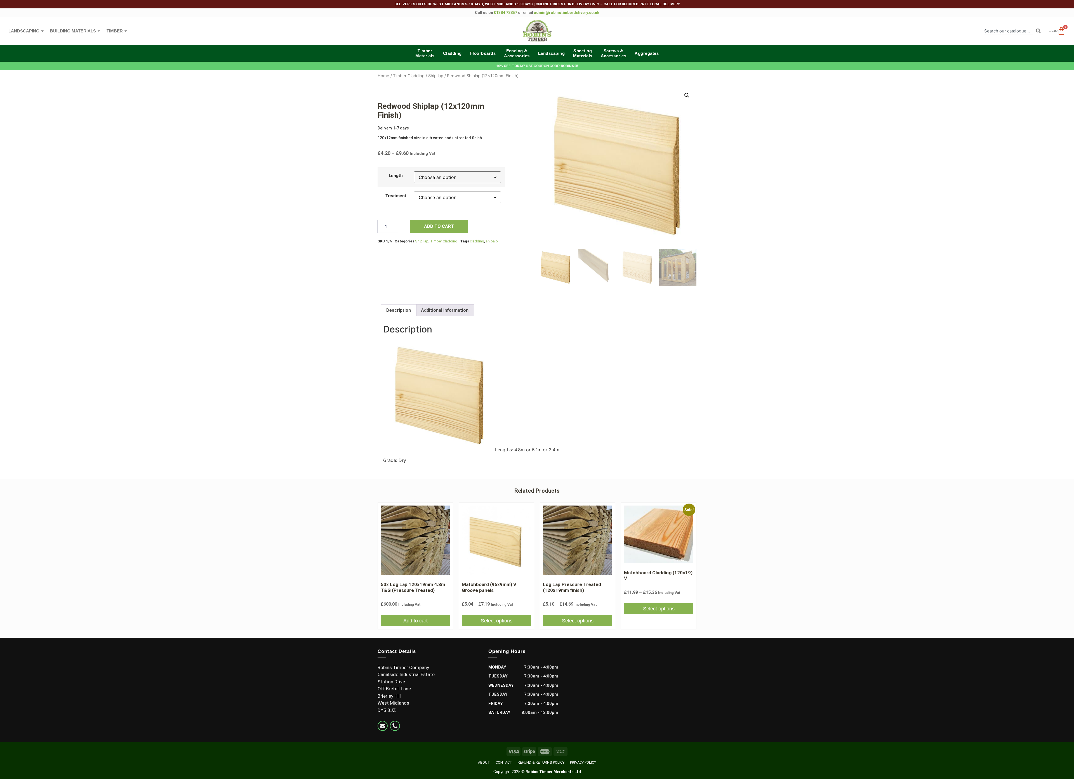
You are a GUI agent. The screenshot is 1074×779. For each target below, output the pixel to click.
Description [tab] (398, 310)
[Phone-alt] (395, 726)
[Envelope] (383, 726)
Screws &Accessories (613, 53)
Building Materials (73, 31)
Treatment (395, 196)
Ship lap (435, 75)
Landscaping (23, 31)
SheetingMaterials (582, 53)
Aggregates (647, 53)
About (484, 762)
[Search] (1038, 30)
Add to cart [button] (415, 621)
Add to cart (439, 226)
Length (396, 176)
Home (383, 75)
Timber (115, 31)
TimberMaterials (425, 53)
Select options (496, 621)
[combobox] (1008, 30)
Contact (504, 762)
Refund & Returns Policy (541, 762)
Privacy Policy (583, 762)
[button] (687, 95)
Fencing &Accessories (517, 53)
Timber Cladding (409, 75)
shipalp (492, 241)
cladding (477, 241)
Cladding (452, 53)
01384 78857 (505, 12)
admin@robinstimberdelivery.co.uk (566, 12)
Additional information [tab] (444, 310)
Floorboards (483, 53)
